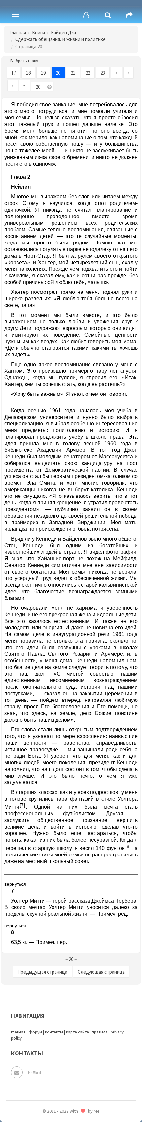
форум (35, 1032)
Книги (38, 32)
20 (58, 73)
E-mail (34, 1072)
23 (102, 73)
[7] (22, 805)
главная (18, 1032)
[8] (128, 846)
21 (73, 73)
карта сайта (77, 1032)
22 (88, 73)
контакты (54, 1032)
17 (13, 73)
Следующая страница (101, 972)
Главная (17, 32)
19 (43, 73)
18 (28, 73)
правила (100, 1032)
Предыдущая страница (42, 972)
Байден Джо (64, 32)
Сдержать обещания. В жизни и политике (60, 39)
